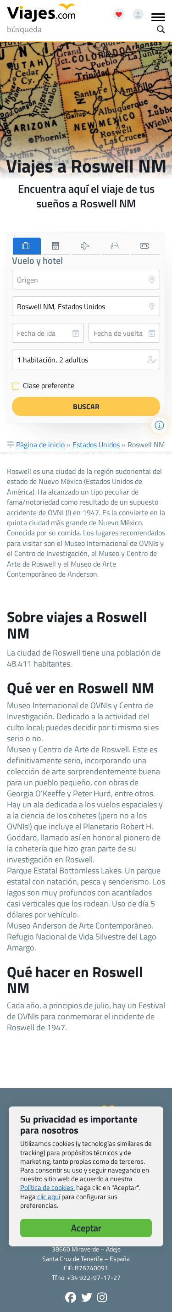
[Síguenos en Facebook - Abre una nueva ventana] (71, 1297)
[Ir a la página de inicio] (41, 13)
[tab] (27, 246)
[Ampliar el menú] (158, 17)
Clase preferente (43, 386)
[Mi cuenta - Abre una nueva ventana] (134, 11)
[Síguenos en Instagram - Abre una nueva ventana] (102, 1297)
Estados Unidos (96, 444)
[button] (86, 359)
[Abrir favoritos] (115, 11)
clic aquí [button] (48, 1196)
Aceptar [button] (86, 1228)
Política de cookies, (47, 1187)
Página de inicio (40, 444)
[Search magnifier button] (161, 29)
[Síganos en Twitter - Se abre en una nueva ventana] (87, 1297)
